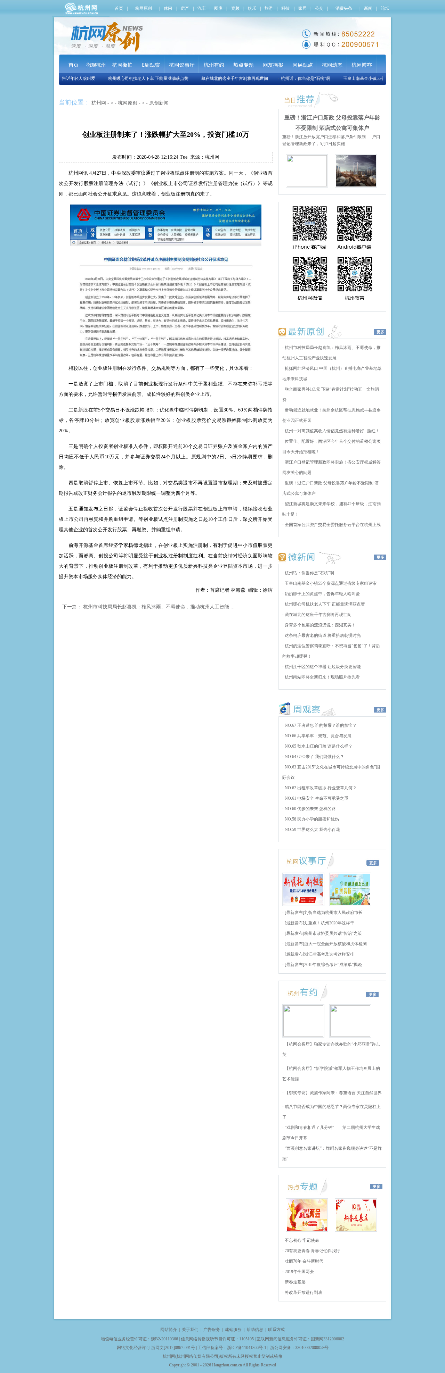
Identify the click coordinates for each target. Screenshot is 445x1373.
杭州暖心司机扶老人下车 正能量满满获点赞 (135, 78)
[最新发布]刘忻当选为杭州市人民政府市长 (323, 912)
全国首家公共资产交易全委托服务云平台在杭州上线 (332, 524)
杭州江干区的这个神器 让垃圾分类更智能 (322, 666)
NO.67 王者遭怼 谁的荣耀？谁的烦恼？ (320, 725)
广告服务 (211, 1329)
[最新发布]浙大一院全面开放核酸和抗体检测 (325, 943)
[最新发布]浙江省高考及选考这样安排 (319, 954)
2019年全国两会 (299, 1271)
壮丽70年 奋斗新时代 (303, 1261)
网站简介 (168, 1329)
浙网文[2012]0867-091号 (173, 1347)
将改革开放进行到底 (303, 1292)
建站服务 (233, 1329)
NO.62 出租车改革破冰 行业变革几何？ (320, 787)
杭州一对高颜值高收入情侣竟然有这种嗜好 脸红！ (332, 430)
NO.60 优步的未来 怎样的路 (310, 808)
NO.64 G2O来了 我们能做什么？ (314, 756)
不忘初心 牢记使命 (301, 1240)
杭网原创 (127, 103)
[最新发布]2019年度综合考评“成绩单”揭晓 (323, 964)
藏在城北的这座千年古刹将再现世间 (221, 78)
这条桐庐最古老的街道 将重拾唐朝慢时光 (322, 635)
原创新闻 (159, 103)
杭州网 (98, 103)
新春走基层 (295, 1282)
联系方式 (276, 1329)
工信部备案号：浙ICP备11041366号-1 (232, 1347)
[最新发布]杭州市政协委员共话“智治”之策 (323, 933)
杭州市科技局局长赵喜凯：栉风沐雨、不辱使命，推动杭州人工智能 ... (159, 606)
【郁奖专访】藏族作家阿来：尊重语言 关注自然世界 (333, 1092)
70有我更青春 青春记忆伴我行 (312, 1250)
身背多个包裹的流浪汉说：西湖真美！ (320, 625)
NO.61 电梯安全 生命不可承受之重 (316, 798)
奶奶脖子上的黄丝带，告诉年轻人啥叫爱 (322, 593)
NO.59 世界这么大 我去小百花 (312, 829)
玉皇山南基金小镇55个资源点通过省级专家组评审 (376, 78)
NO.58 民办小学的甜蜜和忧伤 (311, 819)
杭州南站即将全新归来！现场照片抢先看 (322, 677)
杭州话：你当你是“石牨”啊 (292, 78)
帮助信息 (254, 1329)
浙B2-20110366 (164, 1339)
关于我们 (190, 1329)
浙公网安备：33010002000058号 (299, 1347)
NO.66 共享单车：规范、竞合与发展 (317, 735)
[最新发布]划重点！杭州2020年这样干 (319, 923)
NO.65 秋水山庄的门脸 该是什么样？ (318, 746)
